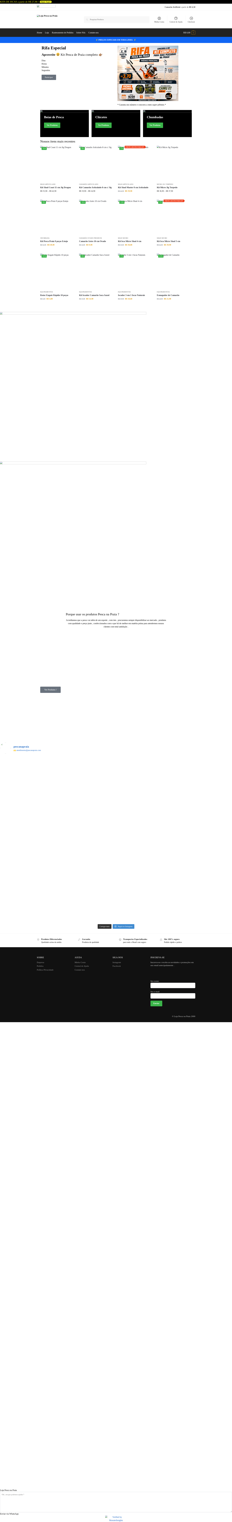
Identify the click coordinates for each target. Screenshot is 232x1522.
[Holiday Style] (116, 123)
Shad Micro (123, 238)
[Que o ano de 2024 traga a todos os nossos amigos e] (145, 839)
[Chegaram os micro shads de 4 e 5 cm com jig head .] (145, 773)
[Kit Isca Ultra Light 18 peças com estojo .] (203, 773)
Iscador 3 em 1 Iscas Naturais (131, 295)
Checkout (191, 22)
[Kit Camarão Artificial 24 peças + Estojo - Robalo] (203, 839)
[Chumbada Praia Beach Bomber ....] (203, 806)
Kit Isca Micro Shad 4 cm (129, 241)
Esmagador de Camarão (168, 295)
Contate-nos (80, 970)
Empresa (40, 962)
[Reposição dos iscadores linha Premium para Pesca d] (145, 873)
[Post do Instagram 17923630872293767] (28, 773)
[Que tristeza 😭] (28, 873)
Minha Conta (159, 22)
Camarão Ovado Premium (90, 238)
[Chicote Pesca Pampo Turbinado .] (145, 906)
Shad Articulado (48, 184)
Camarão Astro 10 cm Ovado (92, 241)
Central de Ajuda (176, 22)
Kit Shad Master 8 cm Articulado (133, 187)
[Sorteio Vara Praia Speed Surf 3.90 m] (28, 906)
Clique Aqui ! (46, 2)
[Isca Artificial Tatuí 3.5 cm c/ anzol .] (145, 806)
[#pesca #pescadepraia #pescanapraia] (203, 906)
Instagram (117, 962)
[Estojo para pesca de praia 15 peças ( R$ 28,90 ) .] (86, 839)
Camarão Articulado (88, 184)
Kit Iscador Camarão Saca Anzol (94, 295)
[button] (189, 32)
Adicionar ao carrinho (57, 251)
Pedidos (40, 966)
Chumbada (45, 238)
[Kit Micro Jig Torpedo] (174, 164)
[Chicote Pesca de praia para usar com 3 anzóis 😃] (86, 906)
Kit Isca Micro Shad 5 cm (168, 241)
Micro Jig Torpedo (165, 184)
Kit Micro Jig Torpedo (167, 187)
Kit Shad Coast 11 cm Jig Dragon (55, 187)
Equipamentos (46, 292)
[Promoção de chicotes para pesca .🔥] (28, 839)
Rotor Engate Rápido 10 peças (54, 295)
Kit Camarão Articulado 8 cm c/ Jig (95, 187)
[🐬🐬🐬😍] (86, 873)
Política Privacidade (45, 970)
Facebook (117, 966)
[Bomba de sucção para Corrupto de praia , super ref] (203, 873)
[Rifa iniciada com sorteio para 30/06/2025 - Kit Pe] (28, 806)
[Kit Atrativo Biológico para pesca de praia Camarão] (86, 806)
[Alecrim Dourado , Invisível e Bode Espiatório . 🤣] (86, 773)
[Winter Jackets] (167, 123)
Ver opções (57, 197)
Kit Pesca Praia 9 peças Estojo (54, 241)
